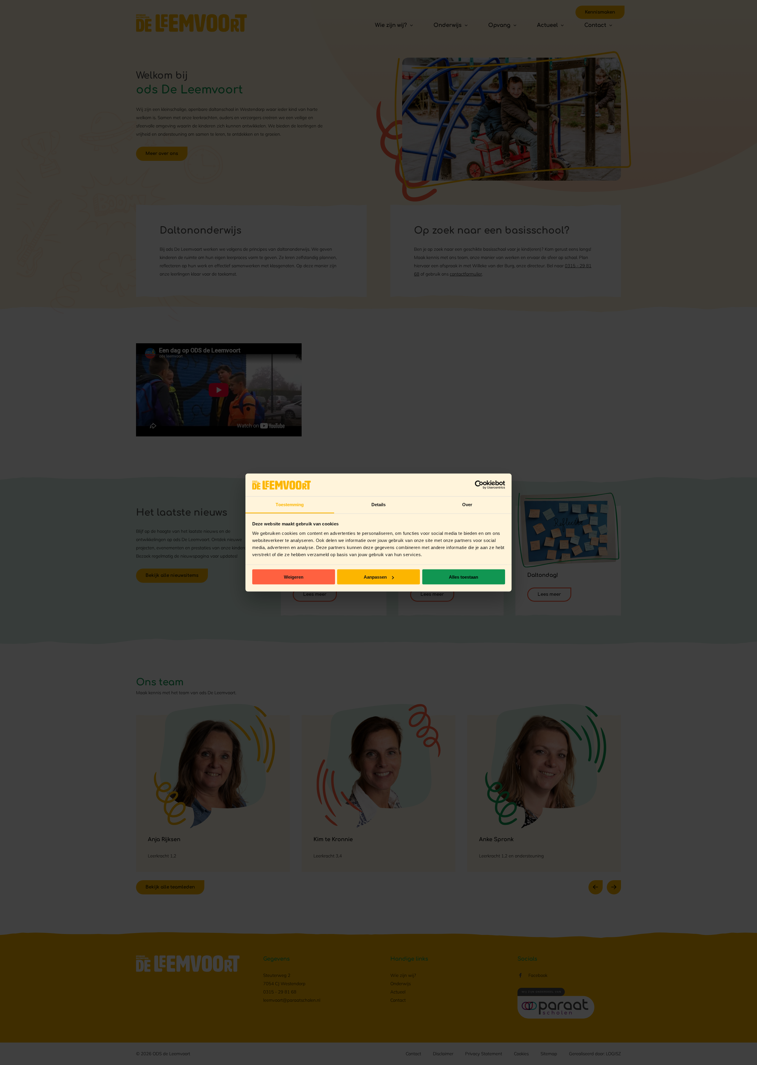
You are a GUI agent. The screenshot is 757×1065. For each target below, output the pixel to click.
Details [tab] (378, 504)
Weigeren (293, 577)
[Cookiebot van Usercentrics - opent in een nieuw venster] (479, 484)
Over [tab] (467, 504)
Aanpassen (375, 577)
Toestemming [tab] (290, 504)
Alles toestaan (463, 577)
